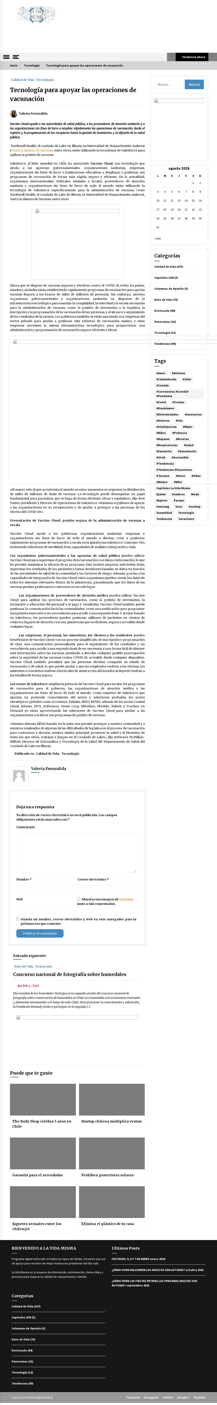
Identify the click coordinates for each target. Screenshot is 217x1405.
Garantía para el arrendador (37, 1175)
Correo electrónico (93, 879)
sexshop (194, 506)
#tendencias (165, 463)
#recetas (182, 439)
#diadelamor (165, 408)
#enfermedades (167, 414)
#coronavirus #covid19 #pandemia (172, 394)
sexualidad (164, 513)
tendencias (164, 519)
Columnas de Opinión (169, 289)
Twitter (167, 1397)
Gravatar (126, 899)
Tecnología (45, 79)
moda (195, 494)
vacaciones (186, 519)
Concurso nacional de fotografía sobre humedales (69, 974)
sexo (178, 506)
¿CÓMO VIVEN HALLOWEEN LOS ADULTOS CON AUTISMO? (148, 1270)
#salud (188, 445)
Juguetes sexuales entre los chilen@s (36, 1226)
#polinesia (179, 433)
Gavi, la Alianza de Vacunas (33, 150)
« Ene (157, 238)
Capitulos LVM (164, 278)
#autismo (178, 373)
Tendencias (162, 344)
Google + (183, 1397)
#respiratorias (167, 445)
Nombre (24, 879)
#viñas (196, 476)
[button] (171, 57)
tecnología (186, 513)
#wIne (178, 482)
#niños (161, 433)
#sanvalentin (187, 451)
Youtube (200, 1397)
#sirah (160, 457)
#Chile (187, 379)
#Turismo (163, 476)
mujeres (161, 500)
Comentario (25, 827)
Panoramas (162, 322)
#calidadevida (166, 379)
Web (19, 899)
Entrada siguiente (29, 956)
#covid (161, 402)
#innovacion (193, 414)
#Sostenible (180, 457)
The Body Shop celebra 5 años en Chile (41, 1123)
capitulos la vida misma (173, 488)
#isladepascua (166, 427)
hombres (178, 494)
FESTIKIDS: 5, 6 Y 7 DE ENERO (131, 1259)
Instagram (151, 1397)
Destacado (43, 966)
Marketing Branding (40, 1397)
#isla (179, 420)
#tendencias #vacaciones (174, 470)
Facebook (133, 1397)
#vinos (180, 476)
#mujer (187, 427)
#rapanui (163, 439)
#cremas (178, 402)
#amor (161, 373)
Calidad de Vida (22, 79)
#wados (161, 482)
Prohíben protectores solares (107, 1175)
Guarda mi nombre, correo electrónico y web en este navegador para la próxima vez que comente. (78, 921)
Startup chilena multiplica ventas (111, 1121)
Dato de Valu (23, 966)
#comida (162, 385)
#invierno (163, 420)
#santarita (164, 451)
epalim (161, 494)
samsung (162, 506)
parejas (179, 500)
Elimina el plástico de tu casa (107, 1224)
